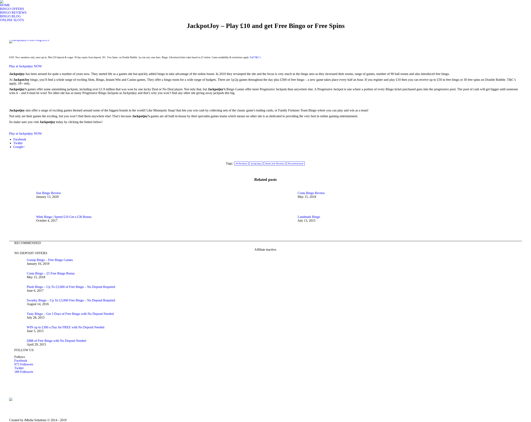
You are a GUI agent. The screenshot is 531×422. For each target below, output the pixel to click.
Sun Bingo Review (48, 193)
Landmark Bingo (309, 217)
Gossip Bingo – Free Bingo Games (50, 260)
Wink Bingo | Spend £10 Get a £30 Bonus (63, 217)
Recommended (295, 163)
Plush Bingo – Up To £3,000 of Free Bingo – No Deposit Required (71, 287)
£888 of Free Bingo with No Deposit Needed (56, 340)
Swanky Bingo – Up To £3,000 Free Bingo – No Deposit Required (71, 300)
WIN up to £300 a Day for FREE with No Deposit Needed (65, 327)
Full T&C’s (255, 57)
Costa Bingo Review (311, 193)
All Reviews (241, 163)
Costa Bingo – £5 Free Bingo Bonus (51, 273)
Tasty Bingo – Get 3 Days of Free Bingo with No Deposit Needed (70, 314)
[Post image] (20, 200)
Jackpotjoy (256, 163)
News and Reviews (274, 163)
